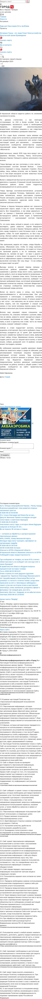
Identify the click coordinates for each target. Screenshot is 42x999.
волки (18, 406)
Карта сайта (4, 630)
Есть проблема (23, 26)
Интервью (4, 33)
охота (2, 406)
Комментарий (6, 448)
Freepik (7, 377)
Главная (3, 17)
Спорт (25, 33)
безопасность (10, 406)
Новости (3, 19)
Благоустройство (34, 33)
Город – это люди (15, 33)
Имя (1, 452)
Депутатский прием (8, 35)
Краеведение (21, 35)
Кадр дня (4, 26)
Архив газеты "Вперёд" (9, 599)
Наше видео (12, 26)
